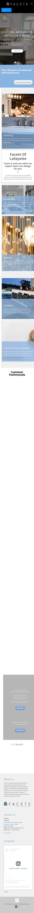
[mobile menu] (31, 3)
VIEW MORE (17, 49)
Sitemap (6, 892)
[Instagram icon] (18, 907)
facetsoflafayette (22, 886)
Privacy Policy (7, 833)
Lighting (8, 257)
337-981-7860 (17, 702)
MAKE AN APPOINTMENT (23, 82)
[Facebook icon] (16, 906)
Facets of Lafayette (10, 886)
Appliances (9, 198)
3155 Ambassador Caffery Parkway (13, 822)
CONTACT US (6, 10)
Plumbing (8, 135)
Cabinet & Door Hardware (16, 348)
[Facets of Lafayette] (17, 3)
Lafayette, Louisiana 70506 (11, 824)
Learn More (20, 730)
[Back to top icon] (17, 900)
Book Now (20, 708)
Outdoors (8, 305)
